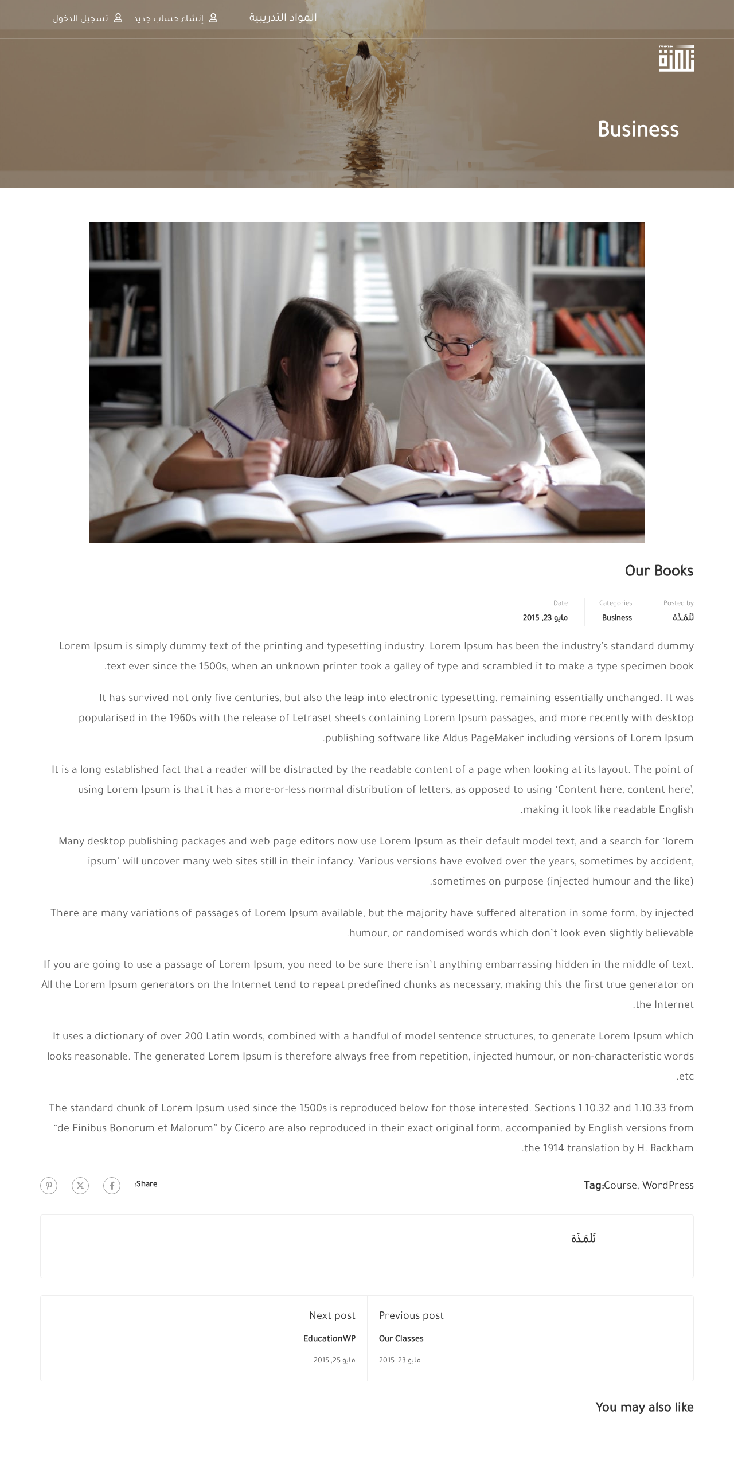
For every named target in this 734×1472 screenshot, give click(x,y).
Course (620, 1187)
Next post (332, 1317)
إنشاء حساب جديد (169, 19)
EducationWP (329, 1340)
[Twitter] (80, 1185)
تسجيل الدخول (80, 19)
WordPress (668, 1187)
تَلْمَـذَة (683, 618)
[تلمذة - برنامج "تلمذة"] (650, 58)
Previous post (411, 1317)
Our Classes (401, 1340)
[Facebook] (111, 1185)
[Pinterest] (48, 1185)
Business (617, 618)
